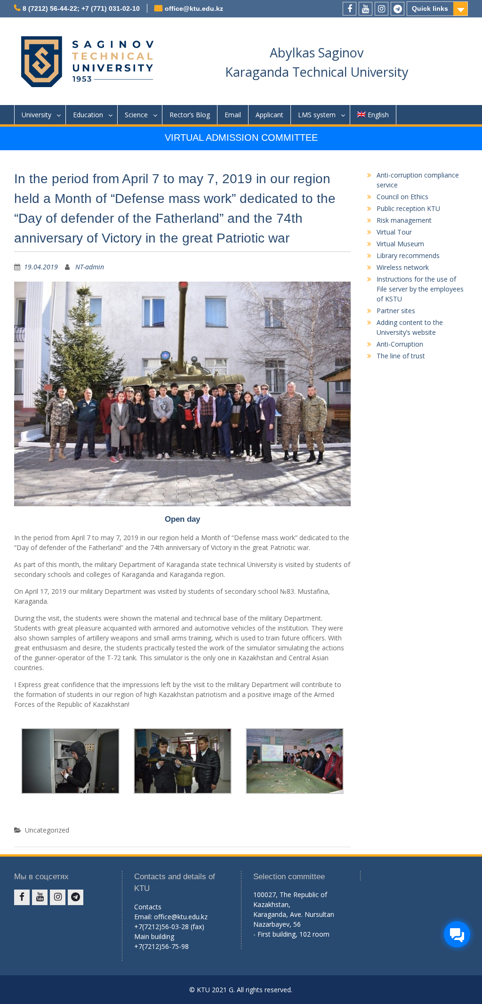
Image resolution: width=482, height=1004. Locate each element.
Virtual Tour (394, 231)
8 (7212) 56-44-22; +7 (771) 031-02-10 (81, 8)
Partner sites (396, 310)
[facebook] (349, 9)
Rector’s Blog (189, 114)
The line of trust (401, 355)
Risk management (404, 220)
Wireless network (403, 267)
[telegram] (397, 9)
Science (136, 114)
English (378, 114)
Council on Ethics (402, 196)
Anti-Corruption (400, 344)
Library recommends (408, 255)
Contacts (147, 906)
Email (233, 114)
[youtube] (365, 9)
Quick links (430, 8)
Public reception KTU (408, 208)
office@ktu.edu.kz (194, 8)
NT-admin (89, 266)
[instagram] (381, 9)
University (36, 114)
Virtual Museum (400, 243)
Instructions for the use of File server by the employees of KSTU (420, 289)
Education (88, 114)
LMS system (317, 114)
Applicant (269, 114)
